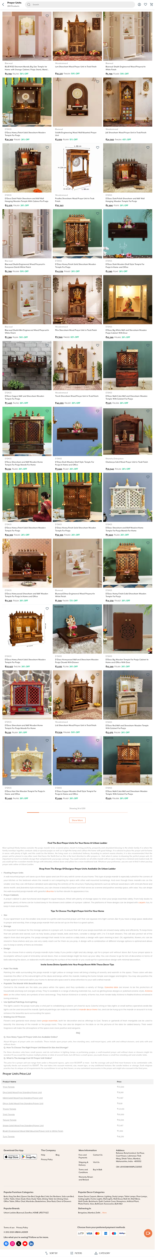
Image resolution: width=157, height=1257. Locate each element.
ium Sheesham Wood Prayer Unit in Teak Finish (75, 67)
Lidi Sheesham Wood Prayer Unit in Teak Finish (75, 725)
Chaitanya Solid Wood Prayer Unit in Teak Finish (127, 462)
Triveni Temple (61, 1055)
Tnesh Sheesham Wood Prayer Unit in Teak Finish (76, 396)
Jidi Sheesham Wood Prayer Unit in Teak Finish (126, 133)
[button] (3, 4)
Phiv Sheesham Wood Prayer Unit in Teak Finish (76, 330)
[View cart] (151, 5)
